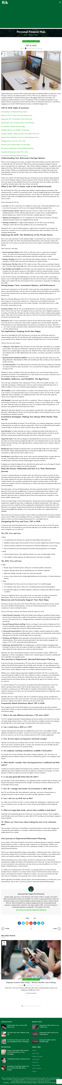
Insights (36, 41)
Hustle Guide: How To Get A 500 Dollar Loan (17, 1026)
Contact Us (35, 1062)
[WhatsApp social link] (38, 923)
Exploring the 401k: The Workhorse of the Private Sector (16, 119)
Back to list (31, 928)
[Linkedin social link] (34, 923)
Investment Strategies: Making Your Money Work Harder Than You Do (20, 134)
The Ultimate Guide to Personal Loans (18, 1059)
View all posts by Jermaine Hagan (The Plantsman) (31, 910)
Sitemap (34, 1071)
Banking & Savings (33, 35)
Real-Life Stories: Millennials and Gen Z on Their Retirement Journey (19, 137)
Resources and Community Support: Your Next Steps (15, 145)
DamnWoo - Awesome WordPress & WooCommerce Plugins (20, 1083)
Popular (34, 1050)
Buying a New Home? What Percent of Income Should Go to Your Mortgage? (17, 1052)
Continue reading (31, 993)
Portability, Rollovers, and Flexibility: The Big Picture (15, 130)
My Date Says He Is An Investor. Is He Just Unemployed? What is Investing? (18, 1041)
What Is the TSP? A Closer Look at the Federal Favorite (16, 115)
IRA (35, 918)
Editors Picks (35, 1053)
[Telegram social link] (42, 923)
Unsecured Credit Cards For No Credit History (48, 1033)
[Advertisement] (31, 17)
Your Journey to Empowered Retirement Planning (14, 156)
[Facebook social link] (19, 923)
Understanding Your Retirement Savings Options (14, 112)
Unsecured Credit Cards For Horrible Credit (47, 1041)
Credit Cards (35, 1059)
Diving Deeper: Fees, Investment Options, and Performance (17, 123)
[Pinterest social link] (31, 923)
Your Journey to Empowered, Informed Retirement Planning (17, 148)
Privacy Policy (36, 1065)
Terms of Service (36, 1068)
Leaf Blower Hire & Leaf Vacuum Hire (48, 1083)
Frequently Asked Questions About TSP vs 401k (14, 152)
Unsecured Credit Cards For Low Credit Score (49, 1026)
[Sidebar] (2, 328)
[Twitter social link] (23, 923)
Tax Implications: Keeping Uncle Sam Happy (13, 126)
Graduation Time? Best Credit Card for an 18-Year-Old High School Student (18, 1068)
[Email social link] (27, 923)
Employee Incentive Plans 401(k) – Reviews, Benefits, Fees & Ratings (31, 982)
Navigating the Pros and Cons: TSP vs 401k (13, 141)
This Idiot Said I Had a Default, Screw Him (18, 1033)
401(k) (27, 918)
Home (25, 35)
